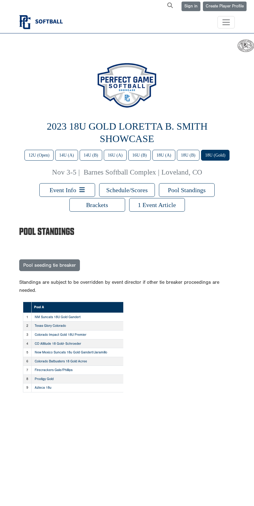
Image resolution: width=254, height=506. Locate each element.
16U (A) (115, 155)
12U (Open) (39, 155)
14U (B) (91, 155)
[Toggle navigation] (226, 22)
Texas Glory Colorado (50, 326)
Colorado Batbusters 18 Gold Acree (61, 361)
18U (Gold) (215, 155)
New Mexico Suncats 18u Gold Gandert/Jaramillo (71, 352)
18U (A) (163, 155)
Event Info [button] (64, 190)
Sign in (191, 6)
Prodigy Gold (44, 379)
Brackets (97, 204)
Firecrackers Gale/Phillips (53, 370)
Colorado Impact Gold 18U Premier (60, 335)
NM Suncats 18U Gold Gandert (58, 317)
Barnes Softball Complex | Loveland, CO (143, 172)
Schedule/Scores (127, 190)
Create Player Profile (225, 6)
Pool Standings (187, 190)
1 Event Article (157, 204)
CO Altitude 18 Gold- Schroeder (58, 344)
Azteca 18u (43, 388)
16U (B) (139, 155)
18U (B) (188, 155)
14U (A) (66, 155)
